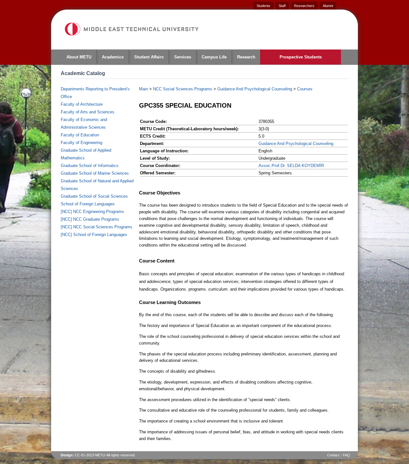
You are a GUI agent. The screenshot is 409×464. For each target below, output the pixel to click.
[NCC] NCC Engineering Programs (92, 211)
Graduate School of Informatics (90, 165)
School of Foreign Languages (88, 204)
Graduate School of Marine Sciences (95, 173)
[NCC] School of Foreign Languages (94, 234)
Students (263, 6)
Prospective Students (301, 57)
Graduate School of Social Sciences (94, 196)
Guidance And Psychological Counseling (254, 89)
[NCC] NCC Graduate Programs (90, 219)
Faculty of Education (80, 135)
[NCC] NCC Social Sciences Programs (96, 226)
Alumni (328, 6)
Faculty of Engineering (81, 142)
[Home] (131, 29)
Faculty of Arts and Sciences (87, 112)
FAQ (346, 455)
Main (143, 89)
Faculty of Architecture (82, 104)
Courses (305, 89)
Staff (282, 6)
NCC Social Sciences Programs (182, 89)
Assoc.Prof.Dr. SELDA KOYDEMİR (291, 165)
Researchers (304, 6)
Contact (333, 455)
